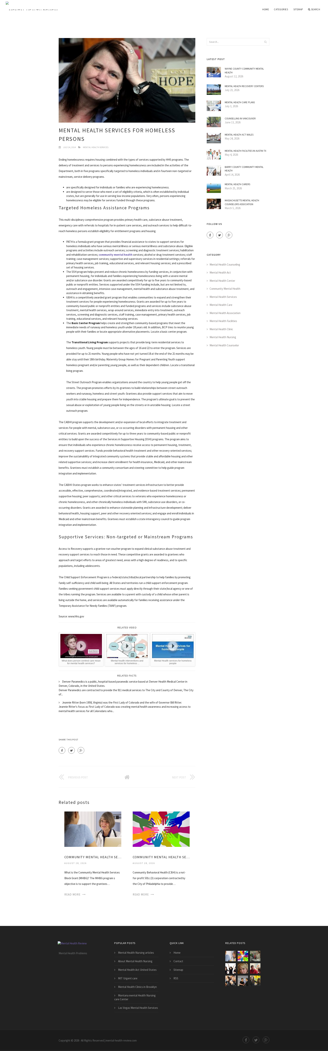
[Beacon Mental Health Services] (230, 981)
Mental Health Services (95, 147)
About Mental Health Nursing (135, 961)
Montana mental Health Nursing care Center (135, 997)
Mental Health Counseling (225, 264)
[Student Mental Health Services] (255, 956)
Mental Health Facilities (223, 321)
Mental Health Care (221, 305)
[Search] (265, 42)
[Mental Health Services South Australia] (243, 981)
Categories (281, 9)
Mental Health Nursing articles (136, 952)
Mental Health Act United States (137, 970)
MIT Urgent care (127, 978)
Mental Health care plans (240, 102)
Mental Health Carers (237, 184)
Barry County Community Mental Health (244, 168)
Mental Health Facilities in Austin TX (245, 150)
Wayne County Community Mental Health (244, 70)
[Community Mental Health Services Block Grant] (92, 829)
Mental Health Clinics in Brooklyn (137, 987)
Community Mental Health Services (161, 857)
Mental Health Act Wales (239, 134)
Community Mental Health (225, 288)
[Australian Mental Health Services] (255, 968)
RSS (175, 978)
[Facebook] (62, 750)
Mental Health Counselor (224, 345)
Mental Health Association (225, 313)
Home (265, 9)
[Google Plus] (81, 750)
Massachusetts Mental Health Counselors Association (242, 202)
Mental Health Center (222, 280)
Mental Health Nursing (223, 337)
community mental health (115, 254)
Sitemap (298, 9)
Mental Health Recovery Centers (244, 86)
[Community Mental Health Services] (161, 829)
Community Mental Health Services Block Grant (92, 857)
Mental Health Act (220, 272)
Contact (178, 961)
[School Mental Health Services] (255, 981)
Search (315, 9)
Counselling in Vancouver (240, 118)
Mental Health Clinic (221, 329)
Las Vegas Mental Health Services (138, 1008)
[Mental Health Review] (53, 6)
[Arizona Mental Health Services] (230, 968)
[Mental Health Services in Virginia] (243, 968)
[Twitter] (71, 750)
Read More (72, 894)
